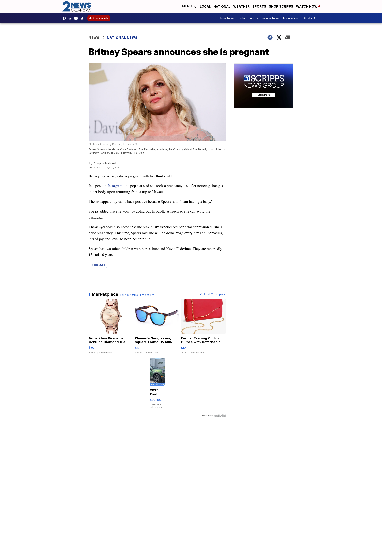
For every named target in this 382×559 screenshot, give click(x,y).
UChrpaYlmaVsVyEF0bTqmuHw (77, 18)
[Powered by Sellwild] (220, 415)
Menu (187, 6)
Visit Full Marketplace (213, 294)
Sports (259, 6)
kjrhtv (65, 18)
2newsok (71, 18)
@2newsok (83, 18)
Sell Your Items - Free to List (137, 295)
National (221, 6)
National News (270, 18)
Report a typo (98, 265)
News (94, 38)
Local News (227, 18)
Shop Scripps (281, 6)
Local (205, 6)
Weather (241, 6)
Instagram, (116, 185)
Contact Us (311, 18)
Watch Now (307, 6)
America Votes (291, 18)
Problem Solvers (248, 18)
